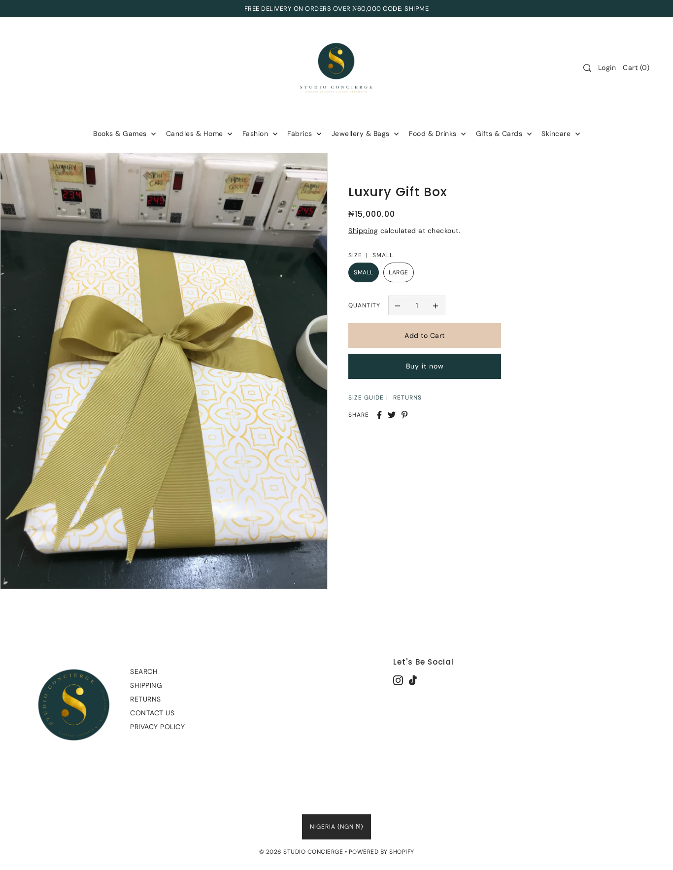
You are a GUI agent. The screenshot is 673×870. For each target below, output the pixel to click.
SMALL (363, 272)
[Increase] (435, 305)
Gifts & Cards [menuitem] (500, 133)
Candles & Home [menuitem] (196, 133)
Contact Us (152, 712)
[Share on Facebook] (379, 415)
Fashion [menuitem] (256, 133)
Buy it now (425, 366)
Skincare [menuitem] (557, 133)
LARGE (398, 272)
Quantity (364, 305)
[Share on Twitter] (392, 415)
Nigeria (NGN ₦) (336, 827)
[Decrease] (398, 305)
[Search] (587, 68)
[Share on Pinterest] (404, 415)
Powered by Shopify (381, 852)
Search (144, 671)
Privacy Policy (157, 726)
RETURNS (407, 398)
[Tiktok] (413, 680)
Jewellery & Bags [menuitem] (362, 133)
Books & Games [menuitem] (121, 133)
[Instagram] (398, 680)
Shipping (363, 230)
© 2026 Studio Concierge (301, 852)
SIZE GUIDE (366, 398)
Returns (145, 699)
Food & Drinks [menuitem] (434, 133)
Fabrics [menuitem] (300, 133)
